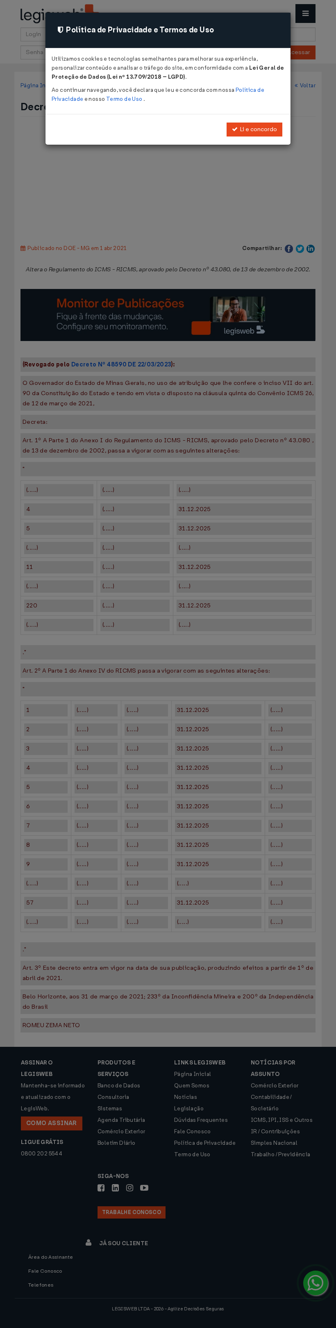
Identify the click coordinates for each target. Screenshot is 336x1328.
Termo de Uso (124, 99)
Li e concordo (257, 129)
